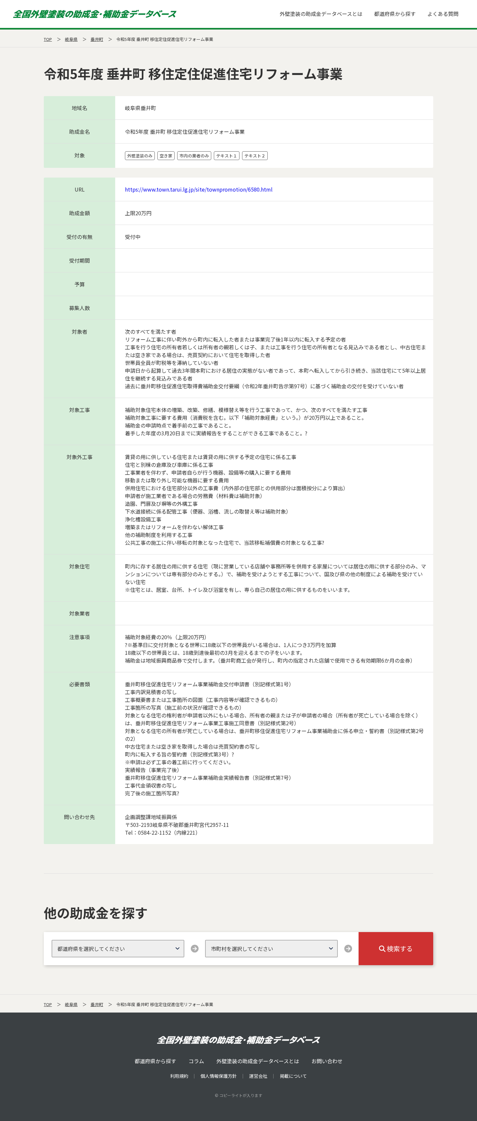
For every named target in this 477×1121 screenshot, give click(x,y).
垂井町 (97, 39)
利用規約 (179, 1076)
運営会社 (258, 1076)
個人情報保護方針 (219, 1076)
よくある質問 (443, 14)
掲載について (293, 1076)
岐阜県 (71, 39)
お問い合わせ (327, 1061)
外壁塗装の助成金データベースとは (321, 14)
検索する (399, 948)
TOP (48, 39)
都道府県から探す (395, 14)
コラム (196, 1061)
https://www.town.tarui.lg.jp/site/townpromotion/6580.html (199, 189)
